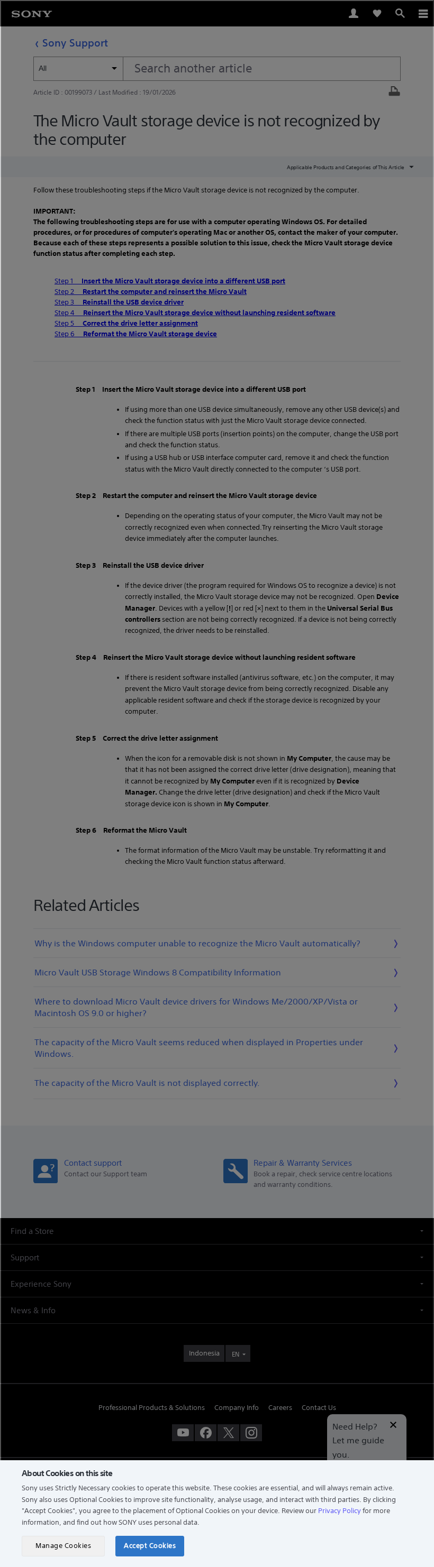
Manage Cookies (63, 1545)
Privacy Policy (339, 1510)
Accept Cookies (150, 1545)
